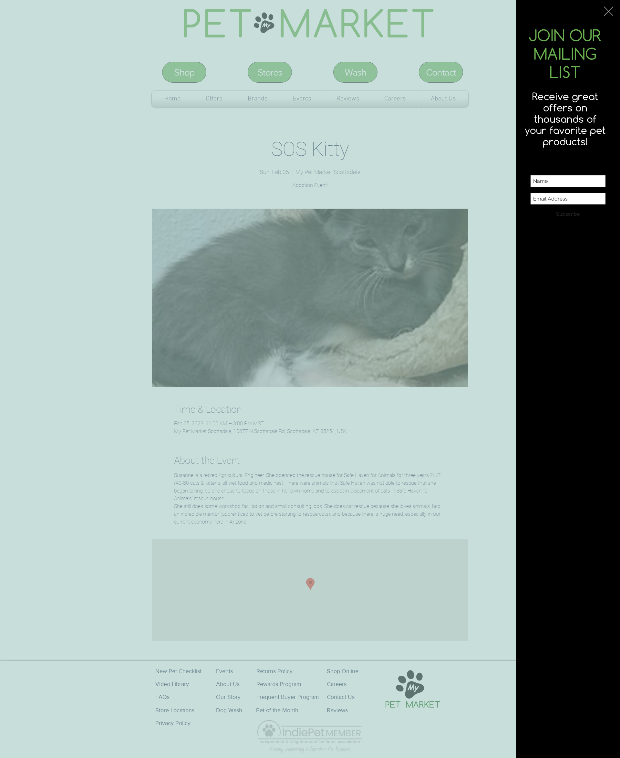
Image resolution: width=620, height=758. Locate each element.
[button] (609, 11)
